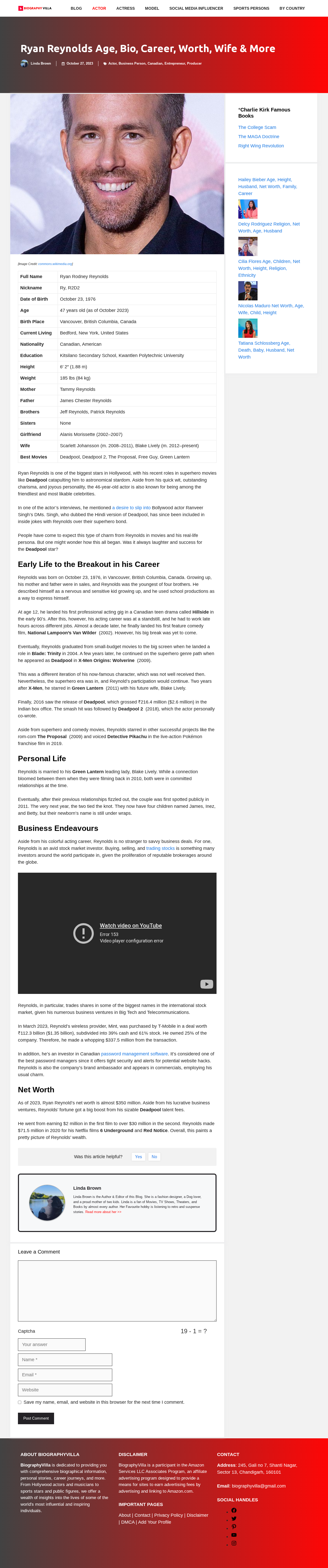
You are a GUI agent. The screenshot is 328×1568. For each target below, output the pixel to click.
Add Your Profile (154, 1522)
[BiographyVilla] (35, 8)
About (125, 1515)
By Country (292, 8)
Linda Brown (41, 63)
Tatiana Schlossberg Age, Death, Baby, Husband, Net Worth (266, 350)
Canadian (155, 63)
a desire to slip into (131, 507)
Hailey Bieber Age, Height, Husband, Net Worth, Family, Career (267, 186)
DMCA (128, 1522)
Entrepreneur (175, 63)
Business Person (132, 63)
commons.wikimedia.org (55, 264)
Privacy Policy (168, 1515)
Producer (194, 63)
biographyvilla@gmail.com (259, 1486)
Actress (125, 8)
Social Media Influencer (196, 8)
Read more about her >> (103, 1212)
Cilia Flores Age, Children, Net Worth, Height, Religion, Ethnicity (269, 268)
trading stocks (160, 848)
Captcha (26, 1331)
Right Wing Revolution (261, 145)
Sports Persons (251, 8)
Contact (142, 1515)
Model (152, 8)
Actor (99, 8)
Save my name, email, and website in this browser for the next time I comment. (104, 1402)
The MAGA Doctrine (258, 136)
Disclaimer (197, 1515)
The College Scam (257, 127)
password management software (134, 1053)
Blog (76, 8)
